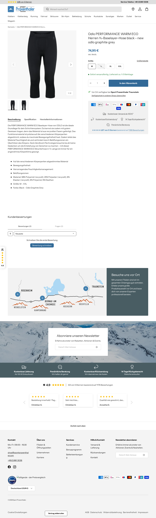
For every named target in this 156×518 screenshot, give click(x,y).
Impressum (143, 512)
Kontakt (94, 457)
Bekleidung (77, 16)
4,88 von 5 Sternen (24, 2)
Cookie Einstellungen (17, 512)
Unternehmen (43, 452)
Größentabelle (142, 61)
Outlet (129, 16)
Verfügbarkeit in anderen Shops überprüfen (109, 95)
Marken (120, 16)
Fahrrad (44, 16)
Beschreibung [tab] (14, 119)
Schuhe (88, 16)
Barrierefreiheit (130, 512)
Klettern (11, 16)
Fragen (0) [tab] (59, 226)
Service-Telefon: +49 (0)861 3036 (134, 2)
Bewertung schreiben (42, 245)
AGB (87, 512)
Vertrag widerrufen (56, 513)
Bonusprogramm (74, 449)
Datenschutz (96, 512)
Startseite (11, 27)
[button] (146, 9)
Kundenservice (73, 445)
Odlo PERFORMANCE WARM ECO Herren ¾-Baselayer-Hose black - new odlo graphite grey (31, 27)
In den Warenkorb (128, 83)
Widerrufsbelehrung (112, 512)
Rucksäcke (98, 16)
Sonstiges (110, 16)
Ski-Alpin (65, 16)
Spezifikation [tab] (30, 119)
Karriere (40, 457)
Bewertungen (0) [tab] (24, 226)
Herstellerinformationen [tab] (51, 119)
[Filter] (10, 233)
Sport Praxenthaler (19, 500)
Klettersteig (23, 16)
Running (34, 16)
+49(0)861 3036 (15, 460)
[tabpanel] (42, 164)
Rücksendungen (98, 452)
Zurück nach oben (78, 426)
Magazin (11, 21)
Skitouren (54, 16)
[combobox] (82, 9)
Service (138, 16)
